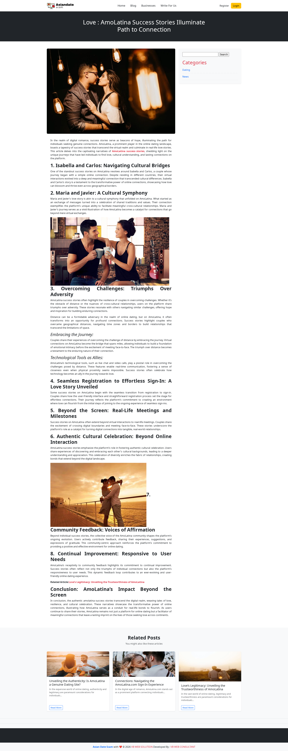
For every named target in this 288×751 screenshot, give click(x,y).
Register (224, 5)
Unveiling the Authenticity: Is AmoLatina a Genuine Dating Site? (77, 683)
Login (236, 5)
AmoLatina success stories (128, 151)
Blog (133, 5)
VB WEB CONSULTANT (183, 746)
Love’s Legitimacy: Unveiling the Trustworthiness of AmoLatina (106, 582)
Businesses (148, 5)
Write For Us (168, 5)
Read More (56, 707)
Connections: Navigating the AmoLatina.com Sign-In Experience (139, 683)
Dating (186, 70)
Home (121, 5)
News (185, 76)
